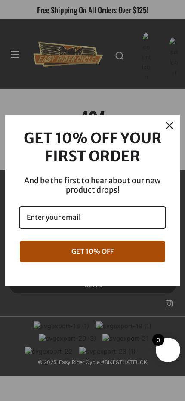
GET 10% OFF (92, 251)
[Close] (169, 125)
